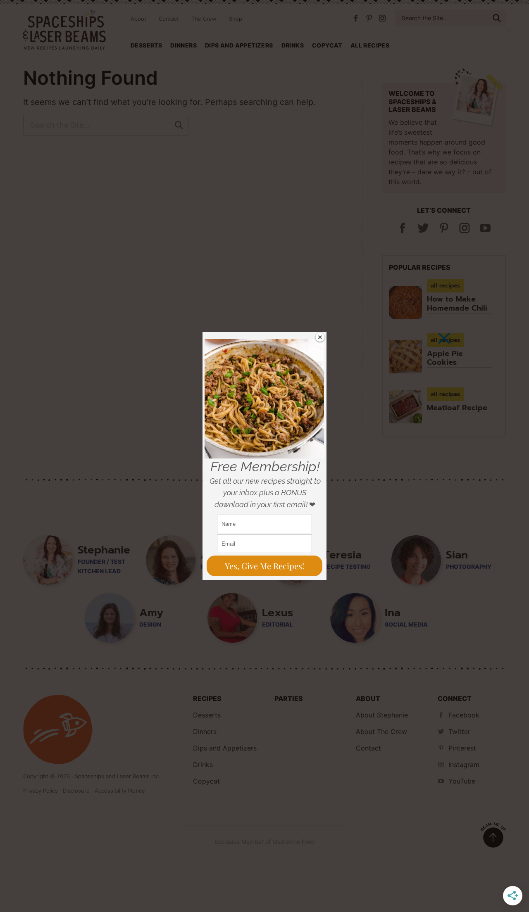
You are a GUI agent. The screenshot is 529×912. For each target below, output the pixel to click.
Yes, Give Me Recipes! (264, 565)
